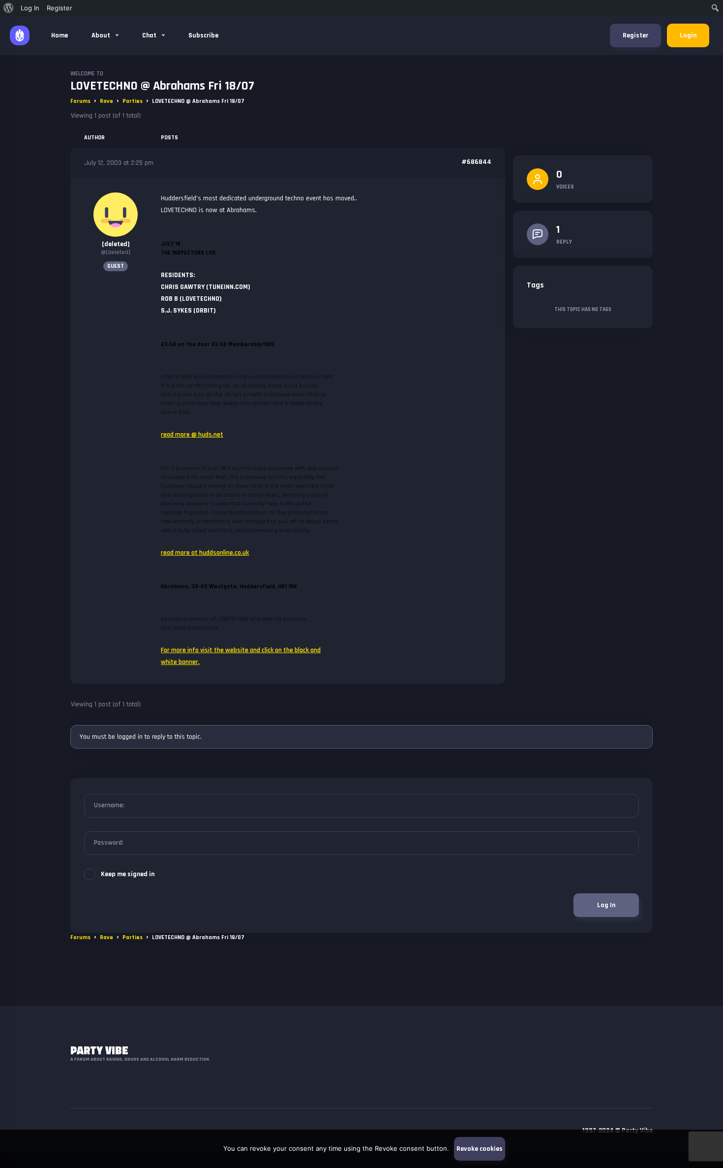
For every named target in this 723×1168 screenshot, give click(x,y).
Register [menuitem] (59, 8)
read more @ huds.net (192, 434)
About (101, 35)
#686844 (476, 161)
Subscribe (203, 35)
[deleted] (116, 244)
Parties (132, 101)
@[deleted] (115, 252)
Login (688, 35)
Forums (80, 101)
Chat (150, 35)
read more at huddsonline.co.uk (205, 552)
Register (635, 35)
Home (59, 35)
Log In (606, 905)
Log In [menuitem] (30, 8)
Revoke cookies (479, 1148)
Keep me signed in (127, 874)
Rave (106, 101)
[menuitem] (8, 8)
